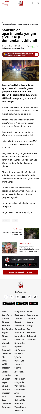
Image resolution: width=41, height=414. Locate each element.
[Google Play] (21, 264)
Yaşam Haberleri (15, 23)
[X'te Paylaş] (29, 46)
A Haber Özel (8, 318)
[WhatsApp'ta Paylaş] (33, 46)
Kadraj (17, 322)
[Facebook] (6, 297)
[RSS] (35, 297)
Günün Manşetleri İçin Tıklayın (20, 272)
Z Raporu (18, 364)
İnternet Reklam (20, 371)
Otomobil (6, 353)
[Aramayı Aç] (32, 3)
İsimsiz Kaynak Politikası (20, 410)
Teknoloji (6, 350)
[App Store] (9, 264)
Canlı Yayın (7, 315)
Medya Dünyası (20, 353)
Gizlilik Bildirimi (20, 400)
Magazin (6, 343)
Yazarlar (6, 367)
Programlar (20, 311)
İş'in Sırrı (18, 357)
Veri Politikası (20, 385)
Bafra (26, 175)
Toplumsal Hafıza (20, 325)
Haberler (4, 23)
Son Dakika (7, 329)
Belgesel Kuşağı (20, 343)
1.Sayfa (17, 367)
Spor (4, 339)
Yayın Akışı (19, 396)
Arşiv (16, 393)
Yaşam (5, 332)
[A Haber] (20, 3)
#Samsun (6, 221)
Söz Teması (19, 350)
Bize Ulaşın (19, 378)
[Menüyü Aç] (38, 3)
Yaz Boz (18, 318)
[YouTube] (23, 297)
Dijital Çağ (19, 360)
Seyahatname (20, 339)
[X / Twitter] (12, 297)
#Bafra (15, 221)
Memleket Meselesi (20, 336)
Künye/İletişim (20, 382)
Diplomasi (19, 346)
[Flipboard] (29, 297)
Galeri (5, 371)
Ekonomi (6, 325)
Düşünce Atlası (20, 315)
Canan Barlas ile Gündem (20, 329)
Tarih (4, 360)
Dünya (5, 336)
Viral (4, 346)
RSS (16, 375)
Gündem (6, 322)
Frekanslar (19, 389)
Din (3, 357)
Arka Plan (19, 332)
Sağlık (5, 364)
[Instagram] (17, 297)
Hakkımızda (20, 403)
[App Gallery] (32, 264)
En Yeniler (6, 375)
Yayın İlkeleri (20, 407)
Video (4, 311)
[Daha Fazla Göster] (37, 46)
